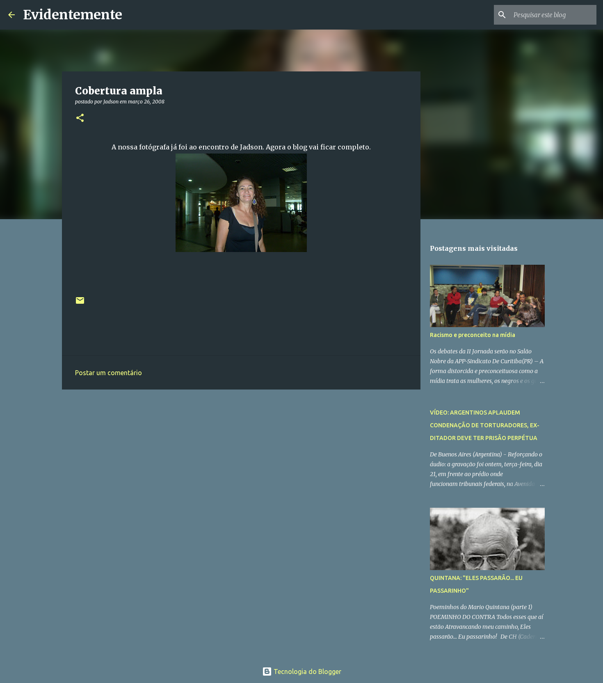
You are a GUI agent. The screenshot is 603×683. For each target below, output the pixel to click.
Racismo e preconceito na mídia (472, 335)
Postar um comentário (108, 372)
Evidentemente (72, 15)
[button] (80, 118)
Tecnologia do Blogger (306, 671)
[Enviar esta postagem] (80, 303)
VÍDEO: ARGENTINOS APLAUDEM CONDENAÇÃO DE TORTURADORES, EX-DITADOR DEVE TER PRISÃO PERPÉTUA (484, 425)
